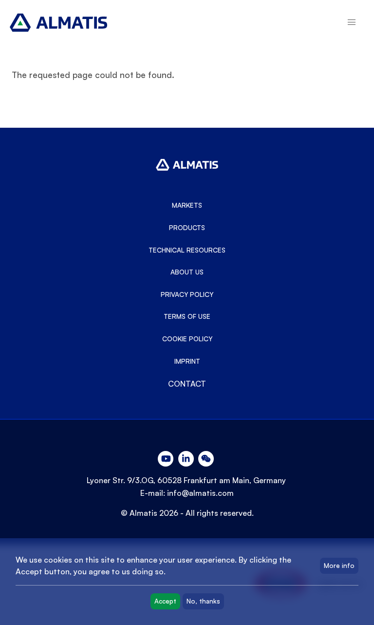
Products (187, 227)
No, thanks (203, 601)
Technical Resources (187, 250)
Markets (187, 205)
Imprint (187, 361)
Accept (165, 601)
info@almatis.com (200, 493)
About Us (187, 272)
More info (339, 565)
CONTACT (187, 384)
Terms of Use (187, 316)
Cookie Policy (187, 338)
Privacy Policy (187, 294)
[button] (351, 22)
